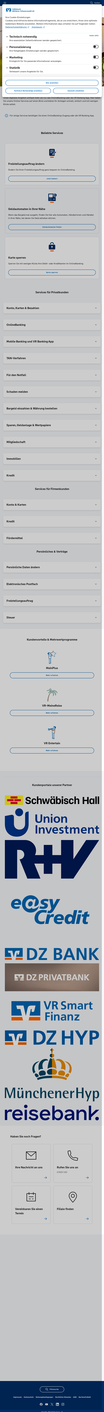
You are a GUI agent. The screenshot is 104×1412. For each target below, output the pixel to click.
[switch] (96, 46)
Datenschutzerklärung (16, 27)
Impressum (37, 27)
